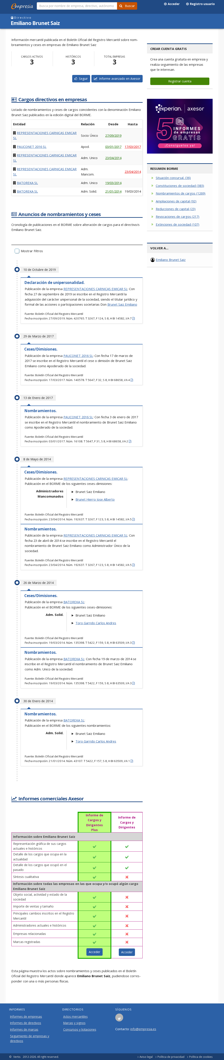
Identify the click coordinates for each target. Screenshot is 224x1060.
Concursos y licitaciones (79, 1030)
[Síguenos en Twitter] (119, 1019)
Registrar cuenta (179, 81)
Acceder (173, 4)
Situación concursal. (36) (173, 177)
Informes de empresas (26, 1017)
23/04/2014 (113, 158)
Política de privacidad (171, 1056)
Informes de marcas (24, 1030)
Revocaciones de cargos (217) (177, 216)
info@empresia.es (143, 1029)
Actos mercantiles (75, 1017)
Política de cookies (201, 1056)
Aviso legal (146, 1056)
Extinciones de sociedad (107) (177, 224)
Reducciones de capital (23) (176, 209)
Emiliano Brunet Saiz (171, 259)
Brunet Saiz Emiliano (122, 304)
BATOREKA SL (27, 183)
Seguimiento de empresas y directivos (29, 1038)
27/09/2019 (113, 135)
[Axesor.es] (180, 126)
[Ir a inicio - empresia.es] (23, 5)
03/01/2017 (113, 146)
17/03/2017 (133, 146)
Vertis (17, 1056)
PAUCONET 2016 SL (31, 146)
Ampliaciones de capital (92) (176, 201)
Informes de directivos (25, 1023)
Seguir (82, 78)
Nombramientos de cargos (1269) (180, 193)
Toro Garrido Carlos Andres (95, 623)
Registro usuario (202, 4)
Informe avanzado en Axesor (118, 78)
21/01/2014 (113, 191)
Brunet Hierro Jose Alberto (95, 499)
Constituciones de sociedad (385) (180, 185)
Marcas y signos (74, 1023)
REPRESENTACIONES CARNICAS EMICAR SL (95, 289)
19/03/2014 (113, 183)
